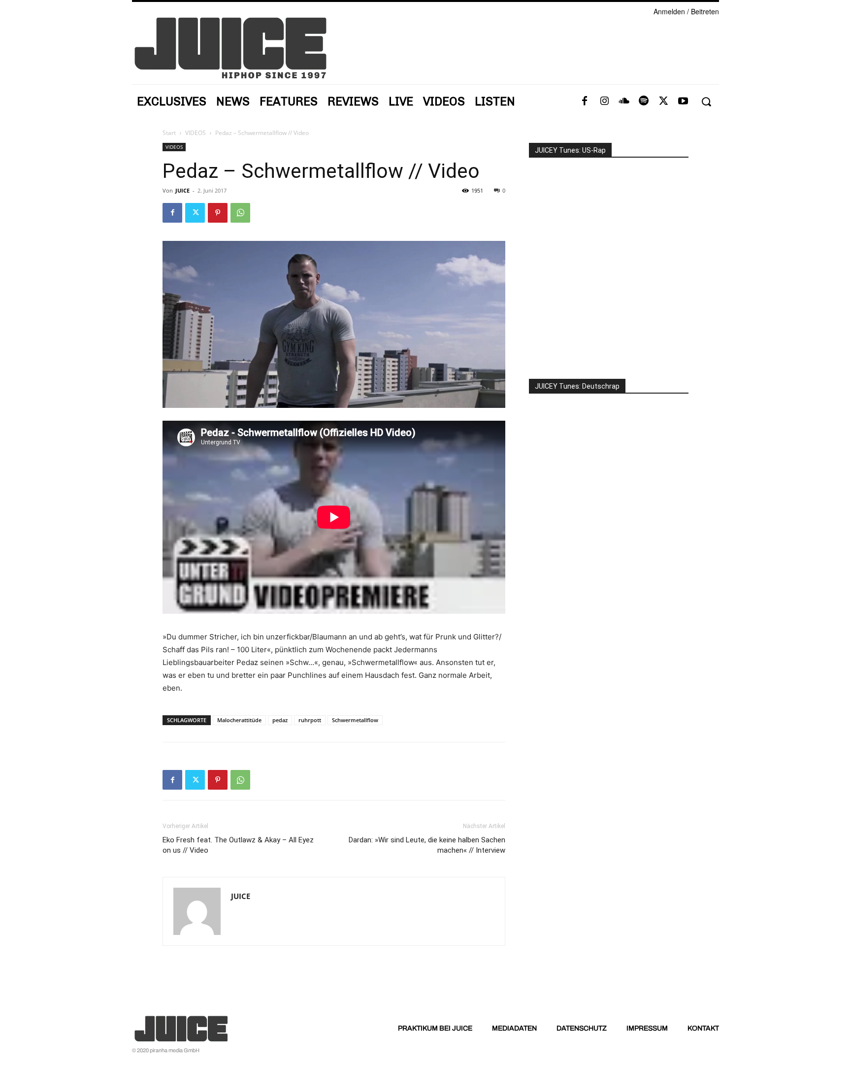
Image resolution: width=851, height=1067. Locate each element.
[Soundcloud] (624, 101)
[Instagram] (604, 101)
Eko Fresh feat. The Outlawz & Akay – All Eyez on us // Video (238, 845)
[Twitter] (663, 101)
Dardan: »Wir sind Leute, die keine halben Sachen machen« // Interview (427, 845)
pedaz (280, 720)
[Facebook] (584, 101)
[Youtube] (683, 101)
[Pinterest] (218, 213)
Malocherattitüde (239, 720)
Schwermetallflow (355, 720)
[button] (706, 102)
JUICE (182, 190)
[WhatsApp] (240, 213)
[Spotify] (644, 101)
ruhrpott (309, 720)
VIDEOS (195, 133)
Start (169, 133)
